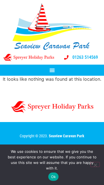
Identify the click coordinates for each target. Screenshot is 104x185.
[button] (52, 70)
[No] (95, 164)
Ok (53, 176)
